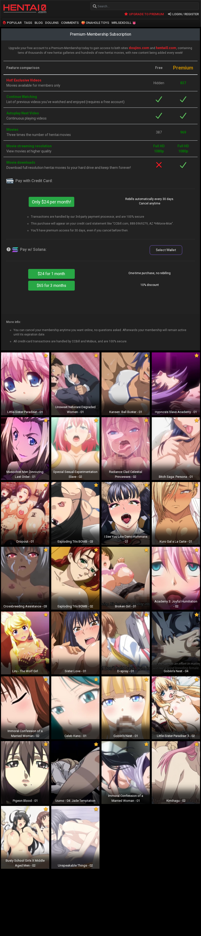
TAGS (28, 23)
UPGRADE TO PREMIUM (145, 14)
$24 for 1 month (51, 273)
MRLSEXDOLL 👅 (124, 23)
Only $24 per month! (51, 201)
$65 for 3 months (51, 285)
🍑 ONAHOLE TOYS (95, 23)
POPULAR (14, 23)
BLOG (39, 23)
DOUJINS (52, 23)
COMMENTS (70, 23)
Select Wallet (166, 250)
